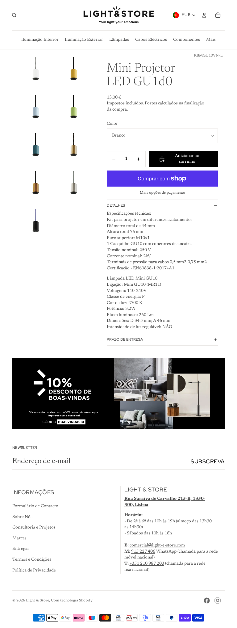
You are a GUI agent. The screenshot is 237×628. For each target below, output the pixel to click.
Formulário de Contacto (35, 506)
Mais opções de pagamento (162, 193)
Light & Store (37, 600)
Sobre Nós (22, 517)
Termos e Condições (31, 560)
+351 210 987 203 (147, 564)
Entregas (20, 549)
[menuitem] (211, 40)
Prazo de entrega (125, 339)
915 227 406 (143, 552)
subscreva (208, 461)
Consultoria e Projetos (34, 527)
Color (112, 124)
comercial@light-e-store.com (157, 545)
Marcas (19, 538)
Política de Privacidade (34, 570)
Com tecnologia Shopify (72, 600)
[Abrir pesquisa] (14, 15)
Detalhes (116, 205)
